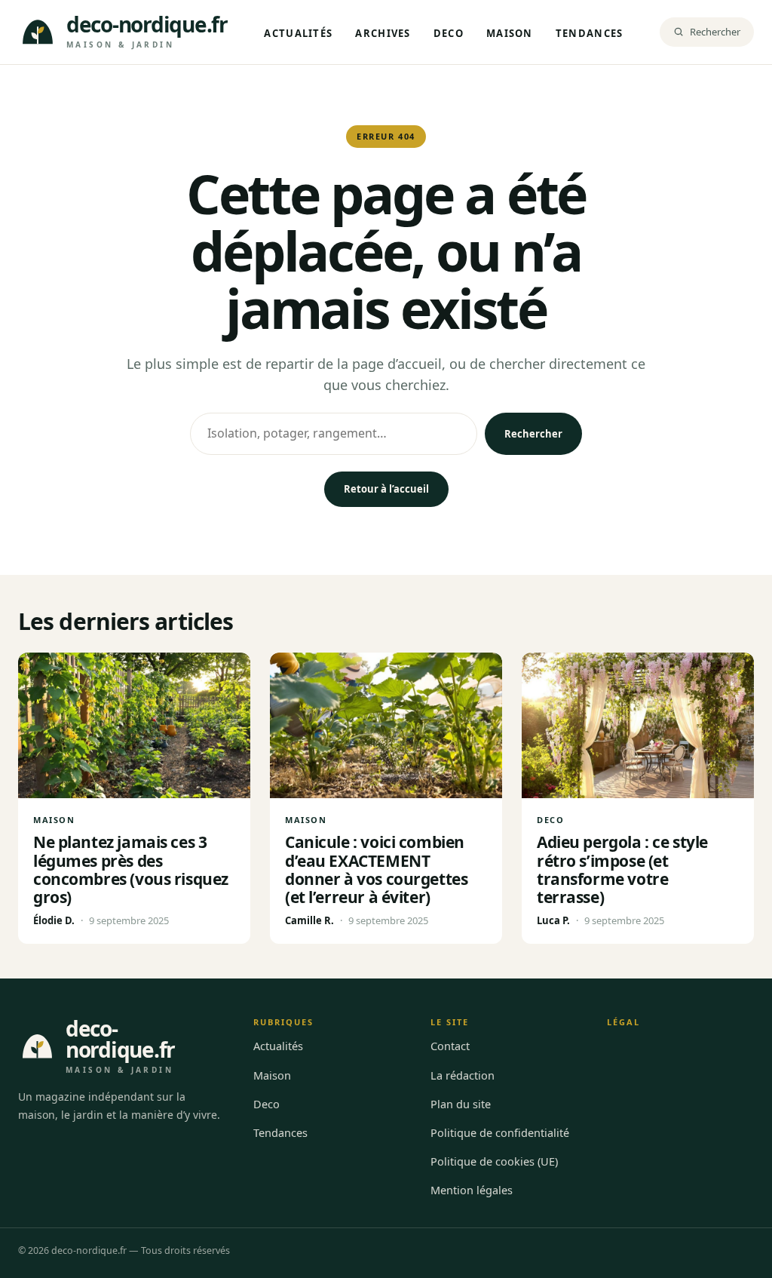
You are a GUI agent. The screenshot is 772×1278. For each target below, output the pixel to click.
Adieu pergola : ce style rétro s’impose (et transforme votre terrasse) (622, 869)
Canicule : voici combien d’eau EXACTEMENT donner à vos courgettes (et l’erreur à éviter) (376, 869)
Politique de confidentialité (499, 1132)
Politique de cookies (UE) (494, 1161)
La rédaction (462, 1075)
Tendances (589, 33)
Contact (450, 1045)
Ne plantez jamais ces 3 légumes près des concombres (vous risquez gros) (130, 869)
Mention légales (471, 1189)
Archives (382, 33)
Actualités (298, 33)
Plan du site (460, 1103)
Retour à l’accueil (386, 489)
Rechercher (533, 434)
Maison (509, 33)
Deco (448, 33)
